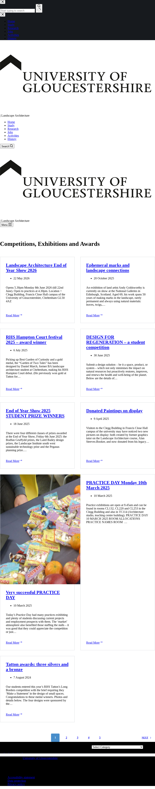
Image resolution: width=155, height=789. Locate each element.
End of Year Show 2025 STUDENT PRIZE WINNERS (35, 413)
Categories (117, 743)
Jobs (10, 132)
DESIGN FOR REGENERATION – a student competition (115, 342)
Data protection (17, 780)
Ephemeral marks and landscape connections (107, 268)
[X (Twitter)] (2, 751)
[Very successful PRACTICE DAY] (37, 529)
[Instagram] (11, 751)
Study (11, 125)
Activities (13, 135)
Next (145, 737)
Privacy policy (16, 784)
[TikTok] (20, 751)
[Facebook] (7, 751)
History (12, 139)
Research (13, 128)
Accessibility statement (21, 777)
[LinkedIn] (16, 751)
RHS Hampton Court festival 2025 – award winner (34, 340)
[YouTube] (24, 751)
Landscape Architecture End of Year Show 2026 (36, 268)
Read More (21, 315)
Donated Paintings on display (114, 410)
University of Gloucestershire (40, 758)
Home (11, 122)
